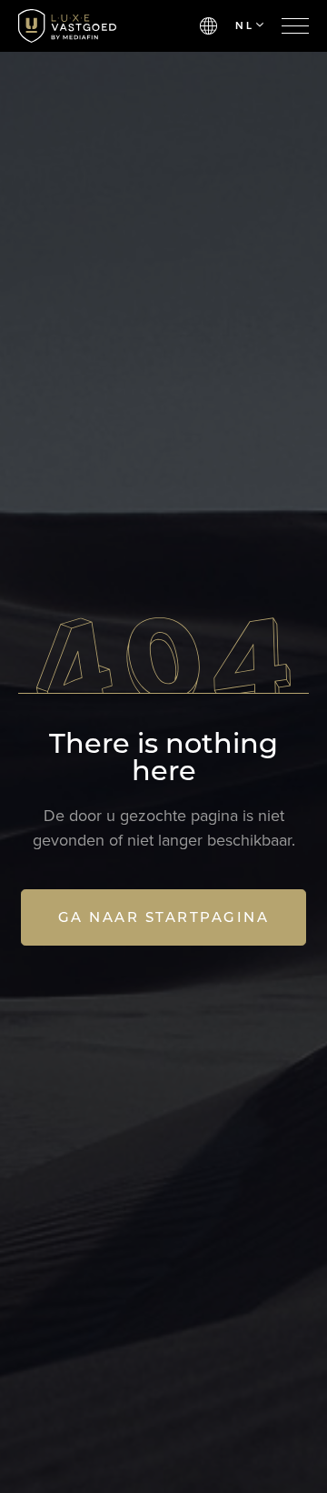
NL (244, 25)
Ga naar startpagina (164, 917)
